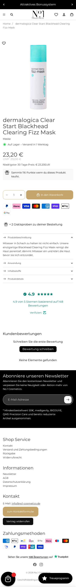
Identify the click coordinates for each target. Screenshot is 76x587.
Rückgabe (9, 453)
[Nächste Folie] (72, 4)
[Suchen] (12, 14)
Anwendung (14, 263)
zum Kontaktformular (20, 511)
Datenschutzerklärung (17, 481)
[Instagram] (41, 564)
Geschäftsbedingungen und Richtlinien (38, 579)
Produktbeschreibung (19, 237)
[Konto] (64, 14)
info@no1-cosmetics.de (26, 503)
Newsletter (9, 474)
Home (6, 23)
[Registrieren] (68, 399)
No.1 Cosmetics (42, 572)
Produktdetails (16, 279)
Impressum (10, 485)
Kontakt (8, 445)
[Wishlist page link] (56, 14)
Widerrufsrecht (12, 457)
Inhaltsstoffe (14, 271)
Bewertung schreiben (38, 349)
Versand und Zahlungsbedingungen (25, 449)
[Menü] (4, 15)
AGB (5, 478)
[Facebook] (35, 564)
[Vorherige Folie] (4, 4)
